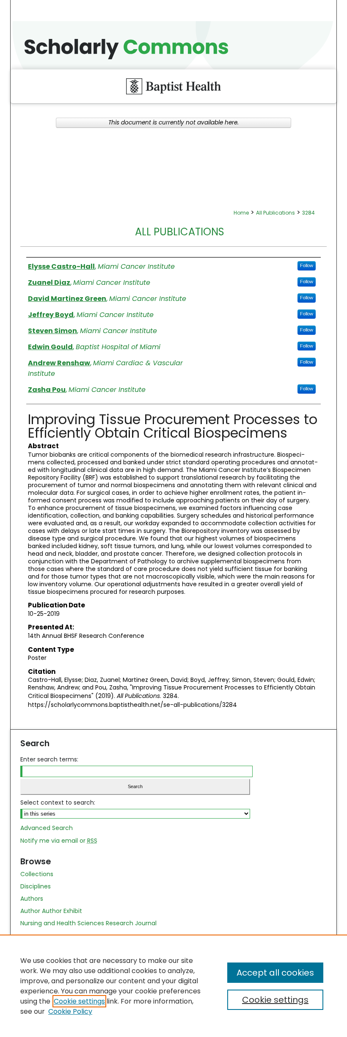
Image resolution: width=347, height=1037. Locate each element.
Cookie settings (79, 1001)
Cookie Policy (70, 1011)
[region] (173, 986)
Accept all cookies (275, 973)
